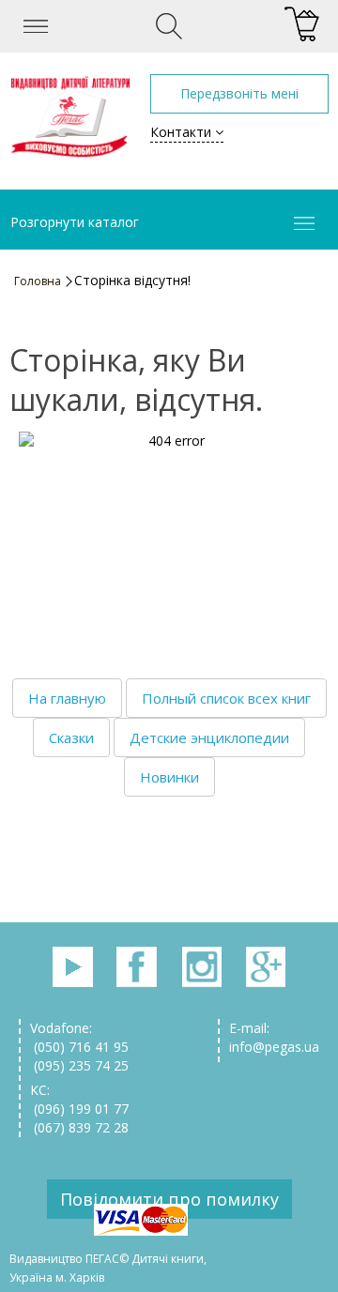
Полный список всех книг (226, 698)
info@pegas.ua (274, 1047)
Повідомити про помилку (169, 1199)
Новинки (169, 777)
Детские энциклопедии (209, 737)
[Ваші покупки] (301, 25)
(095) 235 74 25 (79, 1065)
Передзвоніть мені (239, 93)
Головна (37, 281)
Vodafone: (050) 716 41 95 (79, 1037)
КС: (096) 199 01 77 (79, 1099)
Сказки (71, 737)
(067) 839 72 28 (79, 1127)
